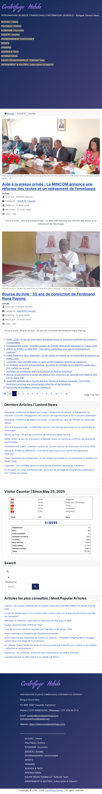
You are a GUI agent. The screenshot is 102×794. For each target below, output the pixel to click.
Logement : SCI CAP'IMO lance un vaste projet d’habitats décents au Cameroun (46, 361)
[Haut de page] (97, 789)
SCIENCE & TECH (10, 51)
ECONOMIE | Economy (12, 30)
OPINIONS (6, 47)
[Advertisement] (51, 88)
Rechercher (11, 582)
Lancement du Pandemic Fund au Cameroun (28, 387)
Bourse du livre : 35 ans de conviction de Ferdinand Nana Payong (48, 296)
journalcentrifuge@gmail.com (35, 719)
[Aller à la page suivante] (61, 393)
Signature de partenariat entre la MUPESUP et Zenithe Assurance (39, 371)
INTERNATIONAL (9, 56)
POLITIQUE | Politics (11, 26)
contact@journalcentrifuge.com (42, 715)
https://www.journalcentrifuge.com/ (47, 724)
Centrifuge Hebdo (54, 790)
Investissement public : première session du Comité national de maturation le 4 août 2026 (51, 345)
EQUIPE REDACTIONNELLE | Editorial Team (23, 60)
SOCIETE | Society (10, 34)
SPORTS (5, 43)
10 (56, 393)
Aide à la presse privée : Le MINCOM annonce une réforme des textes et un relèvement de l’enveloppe (48, 186)
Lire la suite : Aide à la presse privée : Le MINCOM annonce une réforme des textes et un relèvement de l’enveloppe (52, 222)
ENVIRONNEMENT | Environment (17, 39)
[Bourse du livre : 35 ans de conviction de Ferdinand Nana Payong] (51, 259)
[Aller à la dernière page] (66, 393)
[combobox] (18, 587)
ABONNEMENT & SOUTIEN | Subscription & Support (27, 64)
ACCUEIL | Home (9, 22)
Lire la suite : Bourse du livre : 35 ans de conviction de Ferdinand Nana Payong (46, 330)
